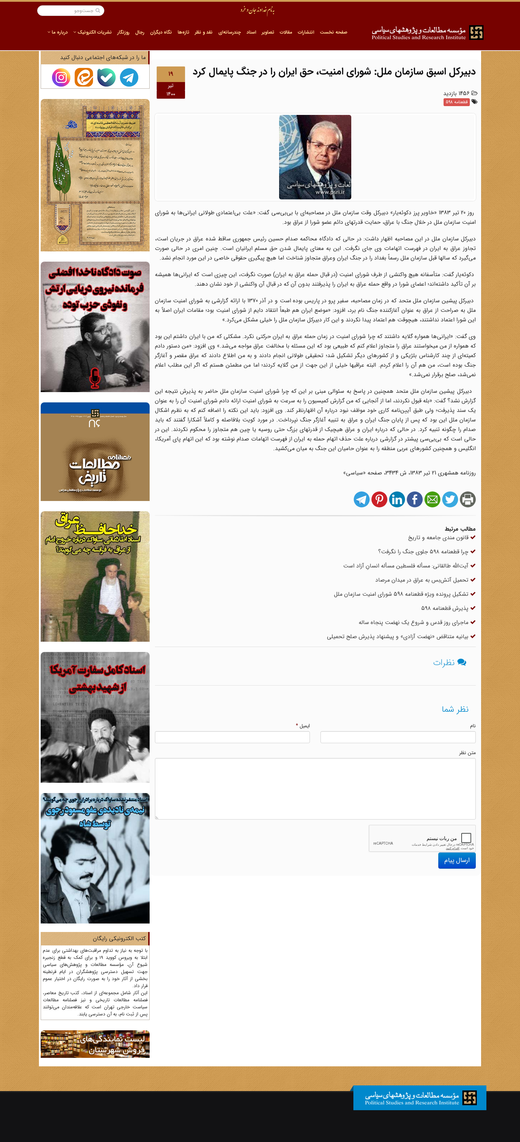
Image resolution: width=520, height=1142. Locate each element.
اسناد (251, 32)
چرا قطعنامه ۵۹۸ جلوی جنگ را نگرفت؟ (424, 551)
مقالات (286, 32)
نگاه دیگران (161, 32)
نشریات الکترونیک (94, 32)
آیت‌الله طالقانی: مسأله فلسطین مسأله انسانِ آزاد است (406, 565)
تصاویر (268, 32)
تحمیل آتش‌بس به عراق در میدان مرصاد (422, 580)
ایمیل (303, 725)
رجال (139, 32)
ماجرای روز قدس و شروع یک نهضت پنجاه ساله (414, 622)
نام (473, 725)
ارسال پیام (457, 860)
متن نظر (467, 752)
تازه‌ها (183, 32)
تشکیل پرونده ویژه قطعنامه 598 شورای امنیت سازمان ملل (402, 594)
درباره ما (59, 32)
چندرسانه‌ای (229, 32)
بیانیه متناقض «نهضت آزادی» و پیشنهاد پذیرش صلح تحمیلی (398, 636)
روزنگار (123, 32)
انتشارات (306, 32)
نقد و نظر (204, 32)
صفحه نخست (333, 32)
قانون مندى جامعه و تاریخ (439, 537)
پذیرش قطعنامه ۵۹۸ (445, 608)
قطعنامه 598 (457, 102)
